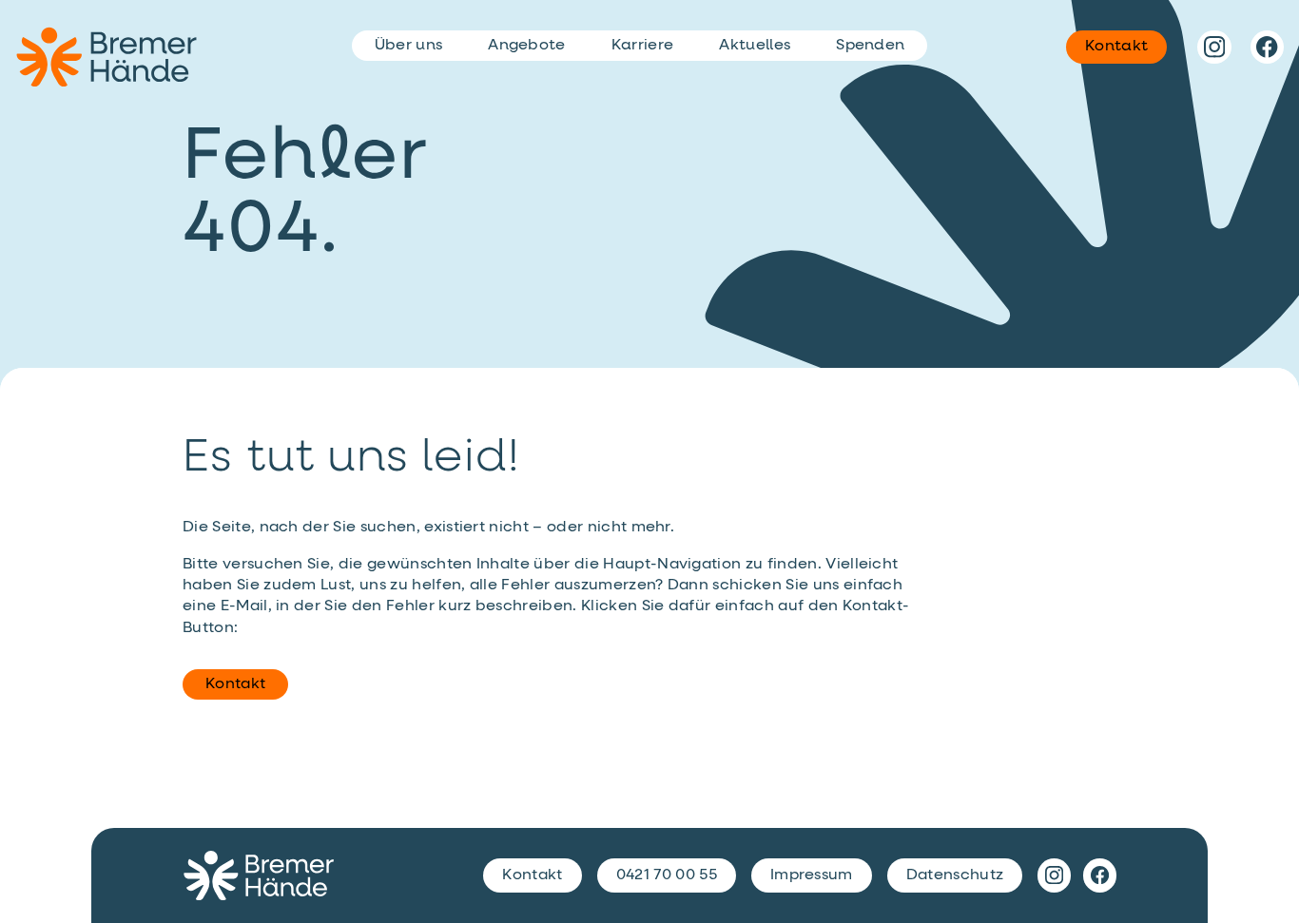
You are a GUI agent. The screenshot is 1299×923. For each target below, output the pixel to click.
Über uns (409, 45)
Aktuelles (754, 45)
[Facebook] (1267, 47)
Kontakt (235, 684)
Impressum (811, 875)
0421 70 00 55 (666, 875)
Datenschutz (955, 875)
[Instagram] (1214, 47)
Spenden (870, 45)
